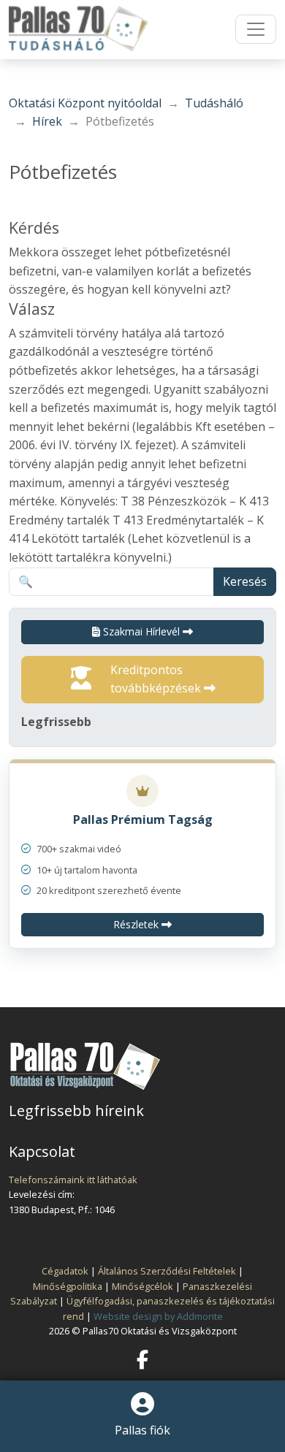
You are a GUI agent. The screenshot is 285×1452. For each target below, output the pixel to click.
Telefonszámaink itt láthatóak (73, 1179)
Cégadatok (65, 1270)
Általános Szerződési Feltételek (167, 1270)
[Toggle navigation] (255, 29)
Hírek (47, 121)
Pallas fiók (142, 1430)
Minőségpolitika (67, 1286)
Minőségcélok (142, 1286)
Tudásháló (214, 103)
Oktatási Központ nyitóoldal (85, 103)
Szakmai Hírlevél (141, 631)
